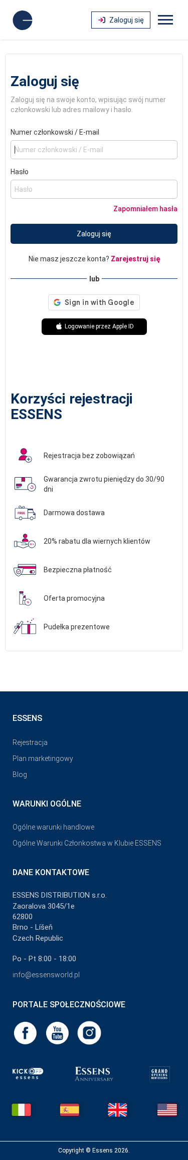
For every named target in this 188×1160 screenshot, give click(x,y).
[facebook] (26, 1032)
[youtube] (58, 1032)
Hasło (20, 172)
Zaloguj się (94, 234)
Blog (20, 774)
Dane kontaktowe (51, 872)
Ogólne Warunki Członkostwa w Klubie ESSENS (87, 843)
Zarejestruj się (135, 259)
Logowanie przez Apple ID (98, 326)
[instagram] (89, 1032)
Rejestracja (30, 742)
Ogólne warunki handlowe (53, 827)
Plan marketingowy (43, 758)
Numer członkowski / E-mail (55, 132)
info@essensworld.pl (46, 975)
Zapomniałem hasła (145, 209)
